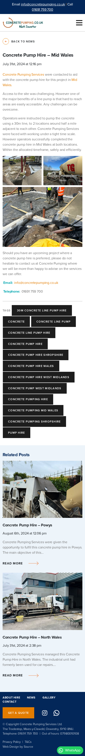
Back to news (23, 41)
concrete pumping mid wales (33, 410)
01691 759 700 (42, 9)
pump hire (16, 433)
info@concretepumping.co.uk (43, 4)
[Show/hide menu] (79, 22)
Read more (13, 563)
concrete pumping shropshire (34, 421)
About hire (11, 697)
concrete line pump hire (29, 333)
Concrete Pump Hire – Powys (27, 525)
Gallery (48, 697)
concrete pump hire (25, 344)
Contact (9, 702)
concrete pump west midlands (34, 388)
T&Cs (28, 741)
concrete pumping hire (28, 399)
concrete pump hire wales (31, 366)
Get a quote (18, 713)
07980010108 (69, 733)
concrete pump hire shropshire (35, 355)
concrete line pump (53, 322)
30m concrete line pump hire (42, 310)
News (31, 697)
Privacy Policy (12, 741)
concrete (16, 322)
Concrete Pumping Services (23, 74)
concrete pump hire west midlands (38, 377)
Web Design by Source (18, 746)
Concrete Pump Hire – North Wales (32, 637)
